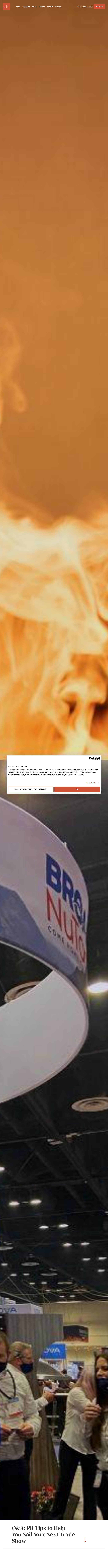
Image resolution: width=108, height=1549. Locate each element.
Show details (91, 783)
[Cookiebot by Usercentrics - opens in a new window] (90, 758)
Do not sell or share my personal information (30, 789)
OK (77, 789)
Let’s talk (99, 6)
